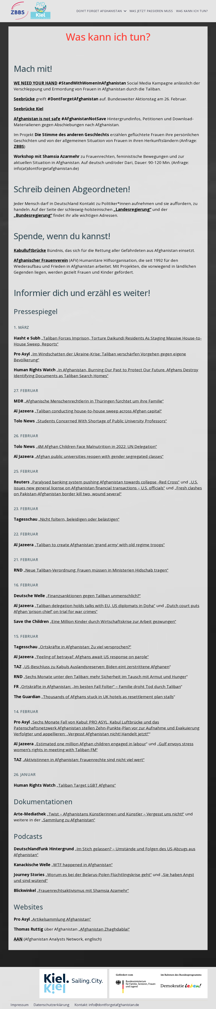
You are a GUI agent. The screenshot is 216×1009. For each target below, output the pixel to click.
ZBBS (19, 146)
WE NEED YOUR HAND (35, 83)
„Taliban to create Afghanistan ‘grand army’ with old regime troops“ (100, 545)
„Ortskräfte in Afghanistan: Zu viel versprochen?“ (84, 647)
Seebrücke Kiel (28, 109)
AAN (18, 939)
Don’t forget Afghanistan (99, 11)
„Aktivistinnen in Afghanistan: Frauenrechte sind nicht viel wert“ (83, 759)
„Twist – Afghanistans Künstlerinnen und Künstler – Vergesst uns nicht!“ (115, 814)
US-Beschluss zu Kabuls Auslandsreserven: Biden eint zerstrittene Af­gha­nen (96, 666)
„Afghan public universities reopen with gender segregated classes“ (99, 456)
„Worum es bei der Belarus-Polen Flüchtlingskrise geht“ (99, 874)
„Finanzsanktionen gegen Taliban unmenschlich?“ (93, 595)
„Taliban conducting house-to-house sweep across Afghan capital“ (98, 411)
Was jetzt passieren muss (151, 11)
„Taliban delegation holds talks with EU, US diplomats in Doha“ (95, 605)
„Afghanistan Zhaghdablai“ (104, 929)
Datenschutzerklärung (51, 1004)
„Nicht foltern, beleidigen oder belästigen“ (78, 519)
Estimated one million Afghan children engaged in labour (91, 744)
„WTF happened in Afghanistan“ (82, 864)
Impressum (19, 1004)
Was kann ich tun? (192, 11)
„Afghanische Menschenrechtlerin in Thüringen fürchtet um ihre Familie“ (94, 401)
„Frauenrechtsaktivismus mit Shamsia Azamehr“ (83, 890)
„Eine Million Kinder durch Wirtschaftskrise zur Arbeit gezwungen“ (113, 621)
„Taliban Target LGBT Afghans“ (86, 785)
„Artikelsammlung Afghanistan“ (61, 919)
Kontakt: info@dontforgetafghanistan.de (106, 1004)
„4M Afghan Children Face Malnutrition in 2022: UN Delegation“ (96, 446)
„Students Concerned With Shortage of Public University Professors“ (101, 421)
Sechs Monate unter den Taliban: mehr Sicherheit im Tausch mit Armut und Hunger (105, 676)
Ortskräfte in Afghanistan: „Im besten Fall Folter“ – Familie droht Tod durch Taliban (101, 686)
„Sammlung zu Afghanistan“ (68, 820)
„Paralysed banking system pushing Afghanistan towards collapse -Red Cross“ (105, 482)
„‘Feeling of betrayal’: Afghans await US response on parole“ (92, 656)
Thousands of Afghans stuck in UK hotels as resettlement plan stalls (108, 696)
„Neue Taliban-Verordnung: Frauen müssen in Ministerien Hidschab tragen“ (96, 570)
